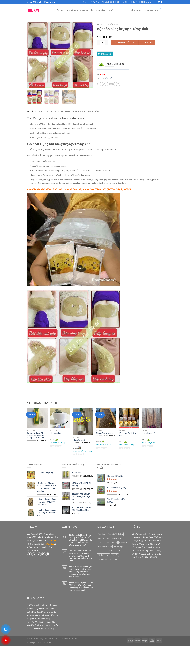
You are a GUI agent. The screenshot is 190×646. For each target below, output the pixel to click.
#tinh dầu (112, 551)
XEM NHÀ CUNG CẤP (42, 628)
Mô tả (30, 111)
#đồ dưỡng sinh (103, 555)
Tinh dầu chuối (79, 440)
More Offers (64, 111)
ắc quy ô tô (113, 559)
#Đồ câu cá (121, 551)
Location (51, 111)
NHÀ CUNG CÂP (108, 2)
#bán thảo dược (103, 538)
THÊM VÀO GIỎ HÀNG (124, 42)
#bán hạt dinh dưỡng (115, 534)
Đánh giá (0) (40, 111)
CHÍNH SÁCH (122, 2)
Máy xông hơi (55, 433)
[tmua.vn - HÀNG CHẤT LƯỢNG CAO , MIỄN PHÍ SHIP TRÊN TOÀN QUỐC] (40, 10)
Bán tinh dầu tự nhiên (82, 451)
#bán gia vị (101, 534)
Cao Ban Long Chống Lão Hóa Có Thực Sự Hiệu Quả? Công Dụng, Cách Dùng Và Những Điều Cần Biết (80, 555)
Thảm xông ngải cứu (104, 433)
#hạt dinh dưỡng (111, 542)
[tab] (30, 111)
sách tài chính (102, 559)
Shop (84, 2)
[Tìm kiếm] (58, 10)
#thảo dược (102, 551)
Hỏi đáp (98, 111)
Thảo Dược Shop (115, 63)
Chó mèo (114, 555)
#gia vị (100, 542)
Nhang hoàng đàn (149, 433)
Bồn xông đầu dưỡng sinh (127, 434)
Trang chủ (102, 24)
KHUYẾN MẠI (94, 2)
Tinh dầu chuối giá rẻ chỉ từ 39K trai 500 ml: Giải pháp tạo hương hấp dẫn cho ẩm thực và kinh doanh (81, 586)
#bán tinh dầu (116, 538)
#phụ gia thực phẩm (105, 547)
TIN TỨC (133, 2)
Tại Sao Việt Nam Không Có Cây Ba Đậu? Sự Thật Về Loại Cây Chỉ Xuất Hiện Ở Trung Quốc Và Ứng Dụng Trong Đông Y (80, 540)
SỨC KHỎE (114, 24)
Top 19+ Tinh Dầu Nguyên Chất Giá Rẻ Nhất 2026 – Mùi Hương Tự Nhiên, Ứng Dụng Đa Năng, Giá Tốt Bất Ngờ (80, 571)
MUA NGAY (147, 43)
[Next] (88, 54)
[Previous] (31, 54)
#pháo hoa (123, 542)
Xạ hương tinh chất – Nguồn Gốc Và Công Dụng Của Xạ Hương (35, 435)
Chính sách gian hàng (82, 111)
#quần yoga (118, 547)
